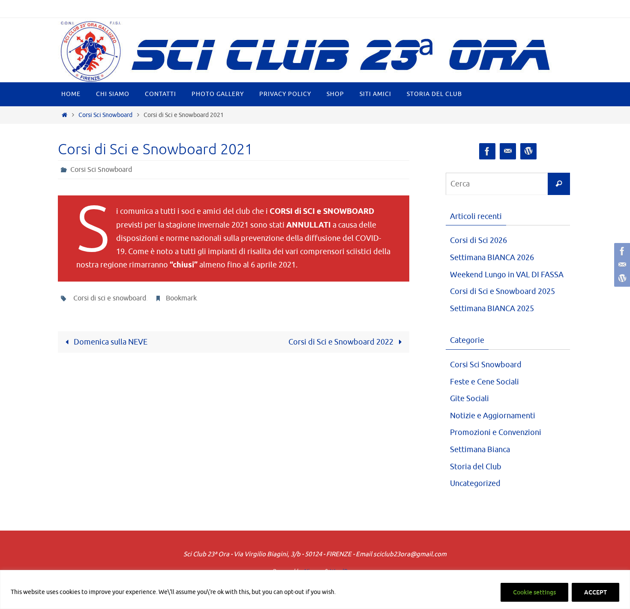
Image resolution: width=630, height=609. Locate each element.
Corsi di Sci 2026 (478, 240)
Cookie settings (534, 592)
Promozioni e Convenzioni (495, 432)
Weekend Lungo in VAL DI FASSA (507, 274)
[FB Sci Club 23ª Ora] (621, 251)
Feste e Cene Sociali (484, 382)
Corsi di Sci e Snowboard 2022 (341, 342)
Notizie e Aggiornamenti (492, 415)
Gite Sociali (469, 398)
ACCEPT (595, 592)
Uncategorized (475, 483)
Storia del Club (475, 466)
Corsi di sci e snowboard (109, 298)
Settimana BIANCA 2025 (492, 308)
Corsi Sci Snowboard (105, 115)
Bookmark (181, 298)
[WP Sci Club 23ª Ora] (621, 278)
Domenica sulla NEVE (109, 342)
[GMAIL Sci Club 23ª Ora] (621, 265)
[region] (315, 589)
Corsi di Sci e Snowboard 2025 (502, 291)
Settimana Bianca (480, 449)
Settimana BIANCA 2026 (492, 257)
